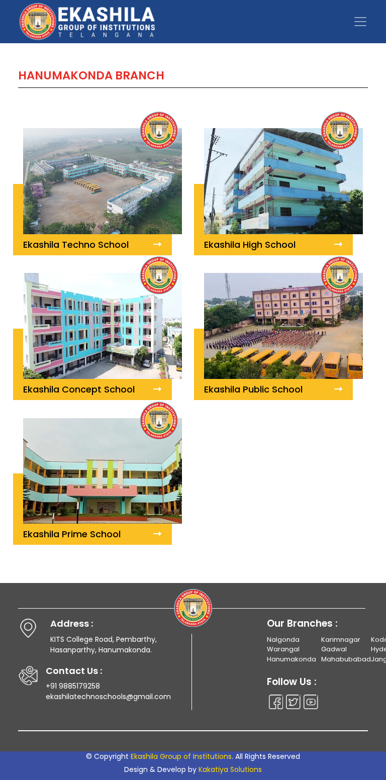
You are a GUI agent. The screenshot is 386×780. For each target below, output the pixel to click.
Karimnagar (340, 639)
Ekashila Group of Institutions (181, 756)
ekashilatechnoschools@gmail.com (108, 697)
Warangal (283, 649)
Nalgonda (283, 639)
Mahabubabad (346, 659)
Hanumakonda (291, 659)
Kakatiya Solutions (230, 769)
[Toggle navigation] (360, 21)
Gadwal (334, 649)
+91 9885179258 (73, 686)
